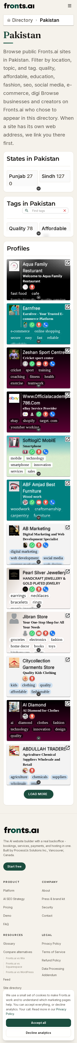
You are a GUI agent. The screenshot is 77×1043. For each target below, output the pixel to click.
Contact (47, 915)
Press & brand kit (53, 899)
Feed (6, 979)
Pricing (8, 907)
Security (47, 907)
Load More (38, 794)
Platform (8, 890)
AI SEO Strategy (14, 899)
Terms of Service (53, 952)
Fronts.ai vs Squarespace (14, 965)
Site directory (12, 988)
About (46, 890)
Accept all (38, 1022)
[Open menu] (70, 6)
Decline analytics (38, 1032)
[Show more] (38, 189)
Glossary (9, 943)
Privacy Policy (51, 943)
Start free (14, 866)
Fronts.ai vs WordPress (20, 972)
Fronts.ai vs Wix (15, 958)
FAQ (6, 924)
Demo (7, 915)
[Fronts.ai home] (19, 6)
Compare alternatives (17, 952)
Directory (22, 20)
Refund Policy (51, 960)
